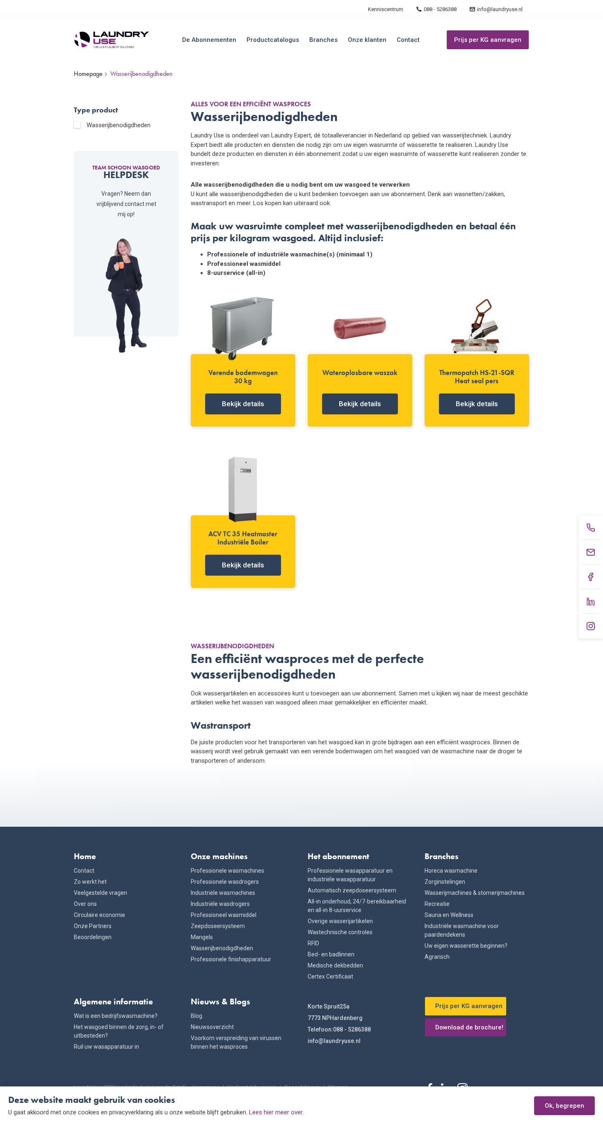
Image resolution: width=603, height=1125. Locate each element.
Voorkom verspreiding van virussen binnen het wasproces (236, 1042)
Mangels (202, 937)
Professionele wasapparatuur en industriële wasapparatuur (350, 875)
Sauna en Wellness (449, 915)
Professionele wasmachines (227, 870)
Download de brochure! (469, 1027)
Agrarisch (437, 957)
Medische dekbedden (335, 965)
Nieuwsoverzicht (212, 1027)
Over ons (85, 904)
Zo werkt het (90, 881)
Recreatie (437, 904)
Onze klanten (367, 39)
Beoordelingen (93, 937)
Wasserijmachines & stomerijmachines (475, 892)
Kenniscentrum (385, 9)
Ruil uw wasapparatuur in (106, 1046)
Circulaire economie (99, 915)
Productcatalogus (273, 39)
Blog (196, 1016)
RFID (313, 943)
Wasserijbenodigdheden (119, 125)
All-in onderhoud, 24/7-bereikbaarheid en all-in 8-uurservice (357, 905)
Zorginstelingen (445, 881)
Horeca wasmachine (451, 870)
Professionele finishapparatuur (231, 959)
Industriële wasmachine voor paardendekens (462, 930)
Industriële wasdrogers (220, 904)
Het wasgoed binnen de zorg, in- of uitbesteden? (119, 1031)
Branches (323, 39)
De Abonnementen (209, 39)
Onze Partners (93, 926)
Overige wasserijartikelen (340, 921)
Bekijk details (243, 404)
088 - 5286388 (440, 9)
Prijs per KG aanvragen (487, 39)
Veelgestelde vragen (100, 892)
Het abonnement (338, 856)
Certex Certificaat (330, 976)
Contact (408, 39)
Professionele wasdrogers (225, 881)
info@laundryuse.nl (500, 9)
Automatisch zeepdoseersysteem (352, 890)
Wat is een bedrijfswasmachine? (116, 1016)
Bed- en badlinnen (331, 954)
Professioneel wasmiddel (223, 915)
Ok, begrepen (564, 1105)
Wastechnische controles (340, 932)
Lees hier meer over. (276, 1112)
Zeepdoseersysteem (218, 926)
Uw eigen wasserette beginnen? (466, 945)
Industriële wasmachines (223, 892)
